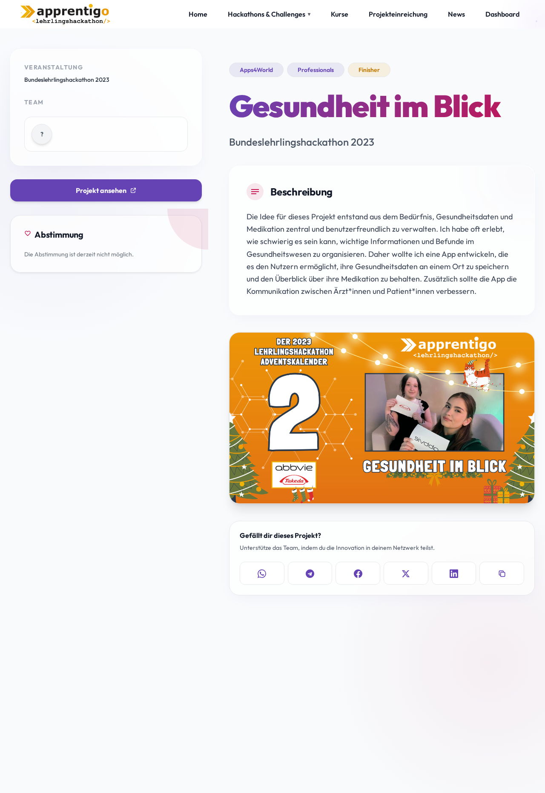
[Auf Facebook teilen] (358, 573)
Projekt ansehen (101, 190)
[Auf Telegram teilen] (310, 573)
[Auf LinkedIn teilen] (454, 573)
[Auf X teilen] (406, 573)
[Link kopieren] (501, 573)
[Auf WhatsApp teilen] (262, 573)
